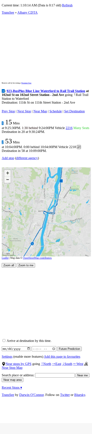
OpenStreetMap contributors (37, 257)
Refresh (67, 5)
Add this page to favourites (62, 356)
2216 (69, 128)
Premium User (26, 83)
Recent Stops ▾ (12, 387)
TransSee (8, 12)
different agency (27, 158)
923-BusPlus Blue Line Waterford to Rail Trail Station (46, 91)
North (46, 364)
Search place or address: (18, 375)
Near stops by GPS (18, 364)
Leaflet (5, 257)
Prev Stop (8, 111)
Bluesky (79, 395)
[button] (60, 180)
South (67, 364)
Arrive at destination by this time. (28, 341)
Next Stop (24, 111)
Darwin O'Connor (31, 395)
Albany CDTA (27, 12)
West (78, 364)
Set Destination (74, 111)
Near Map (40, 111)
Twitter (65, 395)
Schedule (55, 111)
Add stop (8, 158)
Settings (7, 356)
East (56, 364)
